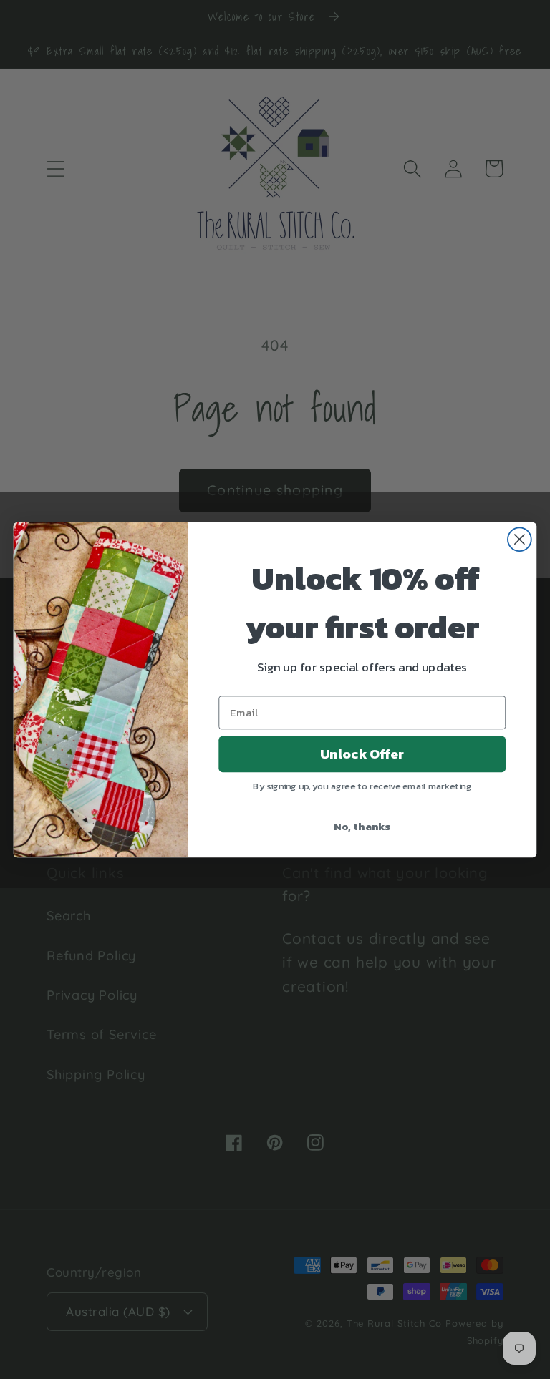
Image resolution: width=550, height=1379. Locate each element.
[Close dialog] (519, 539)
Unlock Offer (362, 754)
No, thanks (362, 825)
